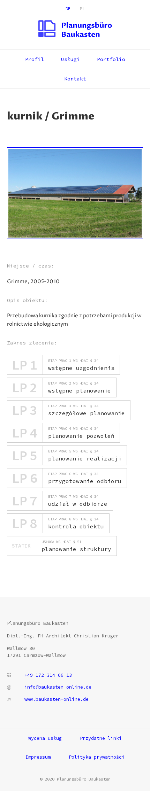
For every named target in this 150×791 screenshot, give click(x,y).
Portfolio (111, 59)
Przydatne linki (101, 738)
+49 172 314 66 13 (48, 675)
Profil (34, 59)
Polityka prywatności (97, 757)
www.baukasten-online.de (56, 699)
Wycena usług (45, 738)
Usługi (70, 59)
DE (68, 8)
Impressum (38, 757)
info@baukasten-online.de (57, 687)
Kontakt (75, 79)
